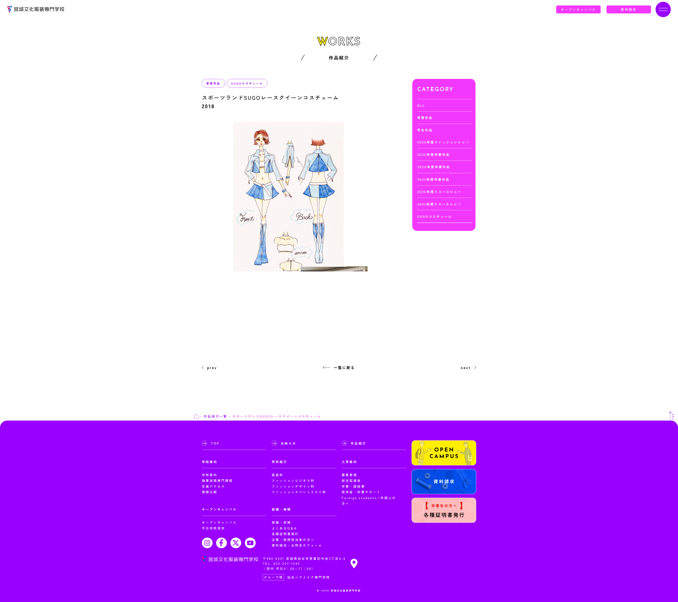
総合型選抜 (351, 480)
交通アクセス (213, 486)
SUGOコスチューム (247, 83)
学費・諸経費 (353, 486)
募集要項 (349, 474)
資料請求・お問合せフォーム (297, 545)
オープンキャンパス (578, 9)
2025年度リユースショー (439, 191)
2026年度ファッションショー (443, 142)
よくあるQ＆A (284, 528)
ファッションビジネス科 (293, 480)
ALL (421, 105)
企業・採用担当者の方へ (293, 539)
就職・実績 (281, 522)
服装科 (277, 474)
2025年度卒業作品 (433, 154)
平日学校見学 (213, 528)
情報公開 (209, 492)
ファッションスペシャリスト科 (299, 492)
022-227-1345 (286, 563)
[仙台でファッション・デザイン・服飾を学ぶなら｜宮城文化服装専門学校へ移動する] (196, 416)
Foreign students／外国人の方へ (369, 500)
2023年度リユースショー (439, 204)
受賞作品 (213, 83)
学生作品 (425, 130)
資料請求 (628, 9)
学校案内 (209, 474)
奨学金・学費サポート (361, 492)
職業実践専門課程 (217, 480)
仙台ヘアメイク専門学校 (308, 577)
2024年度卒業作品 (433, 166)
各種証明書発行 (285, 533)
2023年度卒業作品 (433, 179)
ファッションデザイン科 (293, 486)
